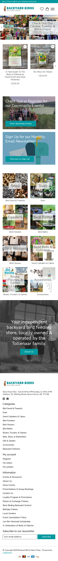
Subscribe (46, 536)
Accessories (43, 294)
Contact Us (8, 493)
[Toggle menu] (52, 9)
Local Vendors (9, 513)
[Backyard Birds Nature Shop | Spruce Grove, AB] (19, 9)
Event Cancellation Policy (14, 517)
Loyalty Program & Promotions (17, 497)
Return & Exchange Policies (15, 501)
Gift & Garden (9, 440)
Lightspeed (7, 552)
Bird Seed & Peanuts (15, 200)
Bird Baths (43, 231)
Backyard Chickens (11, 448)
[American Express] (33, 556)
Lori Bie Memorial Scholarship (16, 521)
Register (7, 458)
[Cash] (19, 556)
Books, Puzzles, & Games (15, 294)
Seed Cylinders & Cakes (43, 263)
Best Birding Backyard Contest (17, 505)
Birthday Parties (10, 509)
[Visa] (28, 556)
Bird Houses (15, 263)
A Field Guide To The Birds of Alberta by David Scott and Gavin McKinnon (15, 75)
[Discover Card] (37, 556)
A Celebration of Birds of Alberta (18, 525)
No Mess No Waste (42, 71)
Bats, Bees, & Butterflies (14, 436)
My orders (7, 462)
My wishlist (8, 466)
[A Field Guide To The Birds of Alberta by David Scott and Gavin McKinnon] (15, 56)
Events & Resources (12, 477)
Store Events (9, 485)
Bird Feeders (15, 231)
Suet (43, 200)
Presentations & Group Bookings (18, 489)
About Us (29, 351)
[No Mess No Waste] (42, 56)
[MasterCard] (24, 556)
